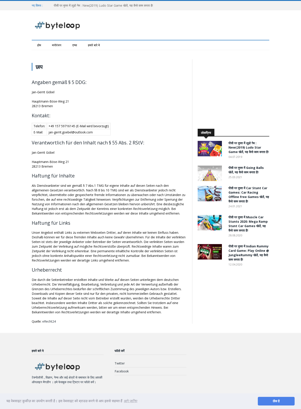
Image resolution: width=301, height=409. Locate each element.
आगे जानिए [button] (130, 401)
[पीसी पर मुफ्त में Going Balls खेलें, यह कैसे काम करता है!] (211, 180)
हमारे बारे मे (94, 45)
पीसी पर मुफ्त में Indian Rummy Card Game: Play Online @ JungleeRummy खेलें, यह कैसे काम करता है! (249, 252)
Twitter (120, 363)
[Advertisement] (235, 92)
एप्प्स (74, 45)
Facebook (122, 371)
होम (39, 45)
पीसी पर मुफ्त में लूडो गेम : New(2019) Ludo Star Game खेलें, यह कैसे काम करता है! (103, 5)
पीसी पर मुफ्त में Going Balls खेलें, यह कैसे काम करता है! (246, 170)
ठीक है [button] (276, 401)
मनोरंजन (56, 45)
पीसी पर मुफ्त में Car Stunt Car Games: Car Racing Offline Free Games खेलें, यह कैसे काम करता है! (249, 194)
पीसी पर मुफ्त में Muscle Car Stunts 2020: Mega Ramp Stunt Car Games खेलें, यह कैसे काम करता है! (248, 223)
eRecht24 (49, 321)
